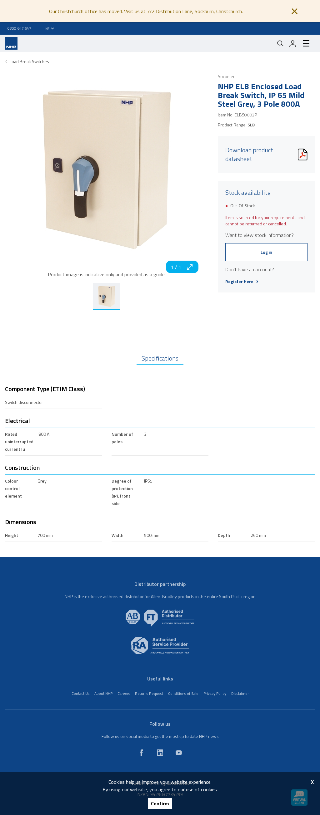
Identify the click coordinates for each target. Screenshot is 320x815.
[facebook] (141, 752)
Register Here (239, 281)
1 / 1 (176, 267)
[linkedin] (160, 752)
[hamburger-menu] (306, 43)
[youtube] (179, 752)
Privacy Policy (214, 693)
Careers (124, 693)
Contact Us (80, 693)
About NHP (103, 693)
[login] (293, 43)
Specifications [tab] (160, 358)
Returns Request (149, 693)
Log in (266, 252)
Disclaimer (240, 693)
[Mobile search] (280, 43)
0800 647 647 (19, 28)
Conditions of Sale (183, 693)
